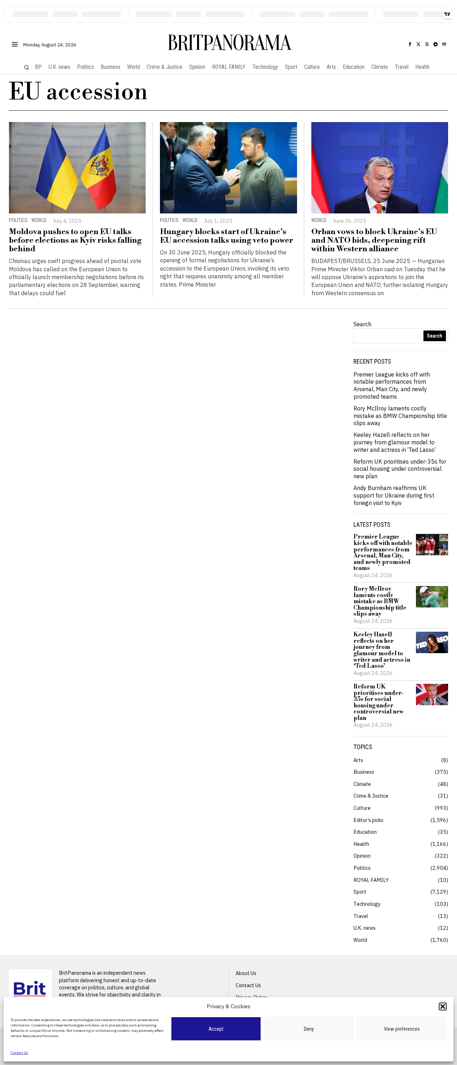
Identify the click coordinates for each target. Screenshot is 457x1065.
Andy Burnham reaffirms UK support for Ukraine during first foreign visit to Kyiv (393, 495)
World (38, 220)
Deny (309, 1029)
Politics (18, 220)
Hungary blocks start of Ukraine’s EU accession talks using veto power (226, 236)
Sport (359, 891)
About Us (246, 973)
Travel (360, 916)
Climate (362, 784)
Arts (358, 760)
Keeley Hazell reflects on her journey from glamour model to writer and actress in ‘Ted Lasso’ (394, 442)
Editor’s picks (368, 820)
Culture (362, 807)
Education (365, 831)
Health (361, 844)
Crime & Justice (370, 795)
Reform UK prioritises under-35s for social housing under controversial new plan (399, 469)
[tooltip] (410, 44)
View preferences (402, 1029)
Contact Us (19, 1052)
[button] (442, 1006)
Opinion (362, 855)
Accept (216, 1029)
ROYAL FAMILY (371, 880)
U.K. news (364, 927)
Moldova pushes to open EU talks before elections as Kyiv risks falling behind (75, 241)
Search (362, 324)
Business (363, 771)
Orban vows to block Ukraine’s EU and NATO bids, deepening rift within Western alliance (374, 241)
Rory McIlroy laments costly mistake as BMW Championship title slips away (400, 416)
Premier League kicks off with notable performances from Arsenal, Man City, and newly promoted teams (391, 385)
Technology (367, 903)
